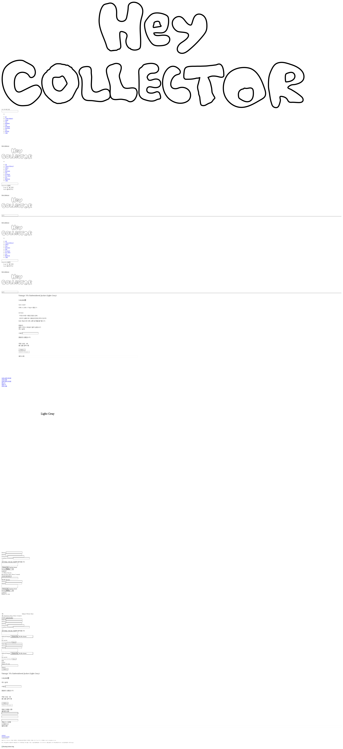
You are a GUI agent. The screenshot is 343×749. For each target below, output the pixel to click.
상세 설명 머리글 (6, 378)
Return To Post (6, 659)
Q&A (6, 133)
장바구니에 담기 (7, 705)
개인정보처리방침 (5, 736)
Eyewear (7, 126)
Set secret (4, 640)
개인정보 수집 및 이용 (9, 562)
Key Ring (7, 128)
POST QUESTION (7, 617)
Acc (6, 130)
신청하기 (5, 724)
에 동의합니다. (13, 562)
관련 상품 (4, 386)
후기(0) (3, 383)
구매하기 (5, 669)
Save (14, 642)
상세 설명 (4, 379)
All (5, 117)
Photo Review (7, 573)
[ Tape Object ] (9, 118)
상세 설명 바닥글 (6, 381)
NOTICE (7, 131)
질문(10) (4, 384)
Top (6, 121)
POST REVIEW (6, 576)
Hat (6, 125)
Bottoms (7, 123)
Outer (6, 120)
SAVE (3, 571)
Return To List (6, 642)
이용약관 (4, 735)
